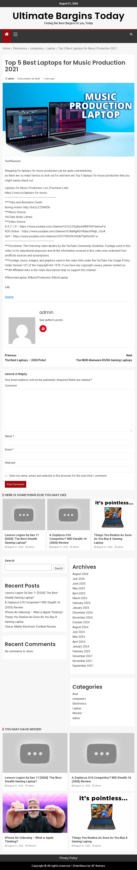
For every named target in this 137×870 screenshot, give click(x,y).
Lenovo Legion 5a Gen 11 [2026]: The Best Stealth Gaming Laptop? (22, 538)
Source (9, 297)
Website (10, 462)
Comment (11, 385)
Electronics (79, 703)
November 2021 (82, 661)
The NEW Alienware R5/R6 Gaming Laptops (104, 358)
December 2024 (82, 612)
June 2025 (79, 583)
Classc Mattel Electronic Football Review (30, 626)
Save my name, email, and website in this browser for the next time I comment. (58, 475)
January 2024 (80, 646)
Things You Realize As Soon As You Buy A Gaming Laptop (113, 538)
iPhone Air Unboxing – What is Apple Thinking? (34, 612)
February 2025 (81, 603)
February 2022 (81, 651)
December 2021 (82, 656)
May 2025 (78, 588)
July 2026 (78, 578)
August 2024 (80, 627)
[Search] (131, 34)
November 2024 (82, 617)
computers (79, 698)
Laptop (76, 708)
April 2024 (78, 641)
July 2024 (78, 632)
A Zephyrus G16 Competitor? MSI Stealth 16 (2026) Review (68, 538)
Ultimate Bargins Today (68, 15)
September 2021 (82, 665)
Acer (75, 694)
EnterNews (80, 866)
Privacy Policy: (68, 858)
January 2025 (80, 607)
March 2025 (79, 598)
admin (11, 78)
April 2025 (78, 593)
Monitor (77, 713)
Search (9, 560)
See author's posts (51, 320)
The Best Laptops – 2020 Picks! (25, 358)
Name (9, 436)
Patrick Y (32, 846)
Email (9, 449)
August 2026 (80, 574)
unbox (76, 718)
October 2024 (81, 622)
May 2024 (78, 636)
